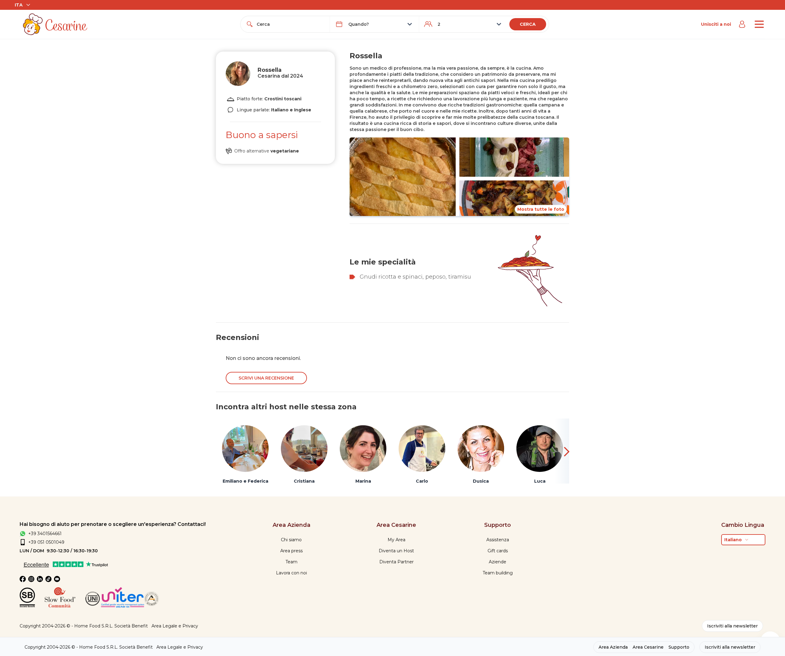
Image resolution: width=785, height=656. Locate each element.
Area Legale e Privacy (174, 626)
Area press (291, 551)
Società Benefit (131, 626)
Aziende (497, 562)
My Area (396, 539)
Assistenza (497, 539)
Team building (498, 573)
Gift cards (498, 551)
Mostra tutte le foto (540, 209)
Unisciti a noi (716, 24)
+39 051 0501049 (46, 542)
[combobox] (291, 24)
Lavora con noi (291, 573)
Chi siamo (291, 539)
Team (291, 562)
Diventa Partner (396, 562)
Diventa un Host (396, 551)
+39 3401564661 (45, 533)
